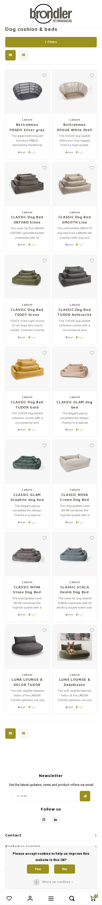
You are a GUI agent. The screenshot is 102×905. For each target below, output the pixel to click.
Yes (38, 869)
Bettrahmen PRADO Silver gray (26, 127)
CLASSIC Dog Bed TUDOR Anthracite (74, 312)
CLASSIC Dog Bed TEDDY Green (27, 312)
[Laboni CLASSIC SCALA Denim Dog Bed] (75, 554)
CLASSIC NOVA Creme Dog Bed (74, 497)
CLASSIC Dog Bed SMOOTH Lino (74, 219)
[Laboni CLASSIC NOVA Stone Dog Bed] (27, 554)
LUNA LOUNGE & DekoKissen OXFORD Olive (74, 682)
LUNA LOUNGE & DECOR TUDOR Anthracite (27, 682)
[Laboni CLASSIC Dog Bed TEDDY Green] (27, 277)
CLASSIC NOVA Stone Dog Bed (27, 589)
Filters (52, 42)
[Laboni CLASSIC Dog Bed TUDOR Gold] (27, 369)
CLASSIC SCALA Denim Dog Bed (74, 589)
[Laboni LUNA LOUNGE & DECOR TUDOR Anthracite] (27, 647)
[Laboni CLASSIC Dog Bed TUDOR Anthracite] (75, 277)
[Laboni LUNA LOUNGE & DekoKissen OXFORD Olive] (75, 647)
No (64, 869)
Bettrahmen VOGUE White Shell (74, 127)
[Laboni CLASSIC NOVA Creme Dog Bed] (75, 462)
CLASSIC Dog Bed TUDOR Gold (27, 404)
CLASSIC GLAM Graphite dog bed (27, 497)
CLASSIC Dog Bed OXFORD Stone (27, 219)
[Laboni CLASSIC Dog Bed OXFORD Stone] (27, 184)
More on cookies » (57, 881)
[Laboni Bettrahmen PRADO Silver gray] (27, 92)
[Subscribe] (85, 796)
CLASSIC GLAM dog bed (74, 404)
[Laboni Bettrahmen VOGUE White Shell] (75, 92)
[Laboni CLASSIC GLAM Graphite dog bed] (27, 462)
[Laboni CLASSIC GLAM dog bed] (75, 369)
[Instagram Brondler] (43, 819)
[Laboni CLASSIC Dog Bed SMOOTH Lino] (75, 184)
